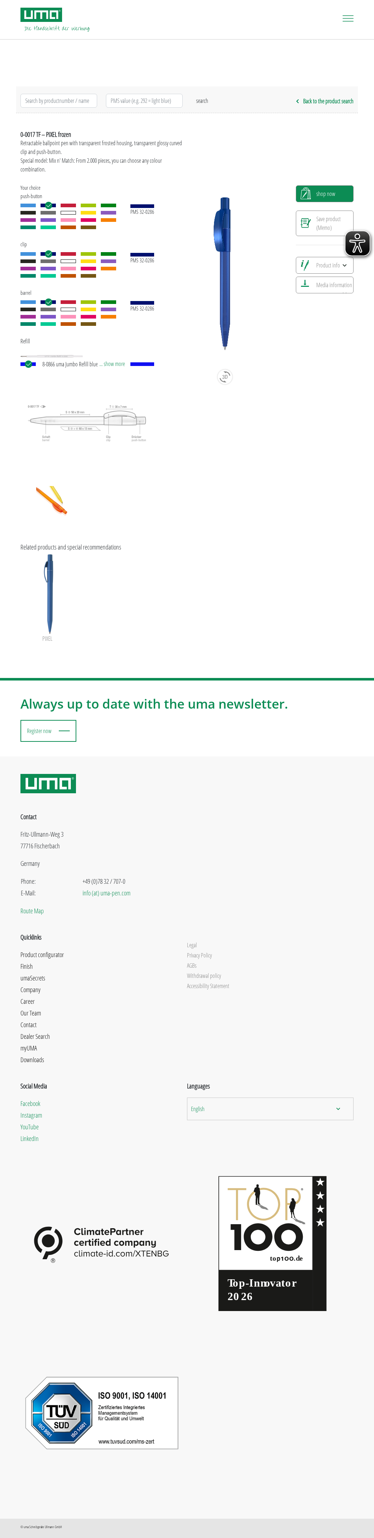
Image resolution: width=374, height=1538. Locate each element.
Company (30, 989)
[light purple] (108, 213)
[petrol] (48, 227)
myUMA (28, 1048)
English (198, 1109)
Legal (192, 945)
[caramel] (68, 227)
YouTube (29, 1126)
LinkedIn (29, 1138)
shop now (325, 194)
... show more (112, 364)
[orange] (108, 220)
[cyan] (28, 227)
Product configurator (42, 954)
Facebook (30, 1103)
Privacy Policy (199, 955)
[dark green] (108, 205)
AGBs (191, 965)
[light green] (88, 205)
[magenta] (88, 220)
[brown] (88, 227)
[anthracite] (28, 213)
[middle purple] (28, 220)
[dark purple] (48, 220)
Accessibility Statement (208, 986)
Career (27, 1001)
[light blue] (28, 205)
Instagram (31, 1115)
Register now (39, 731)
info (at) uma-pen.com (106, 893)
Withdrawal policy (204, 976)
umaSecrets (32, 978)
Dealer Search (35, 1036)
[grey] (48, 213)
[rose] (68, 220)
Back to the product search (328, 101)
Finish (26, 966)
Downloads (32, 1059)
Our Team (30, 1013)
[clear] (68, 213)
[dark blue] (48, 205)
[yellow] (88, 213)
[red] (68, 205)
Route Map (32, 910)
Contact (28, 1024)
